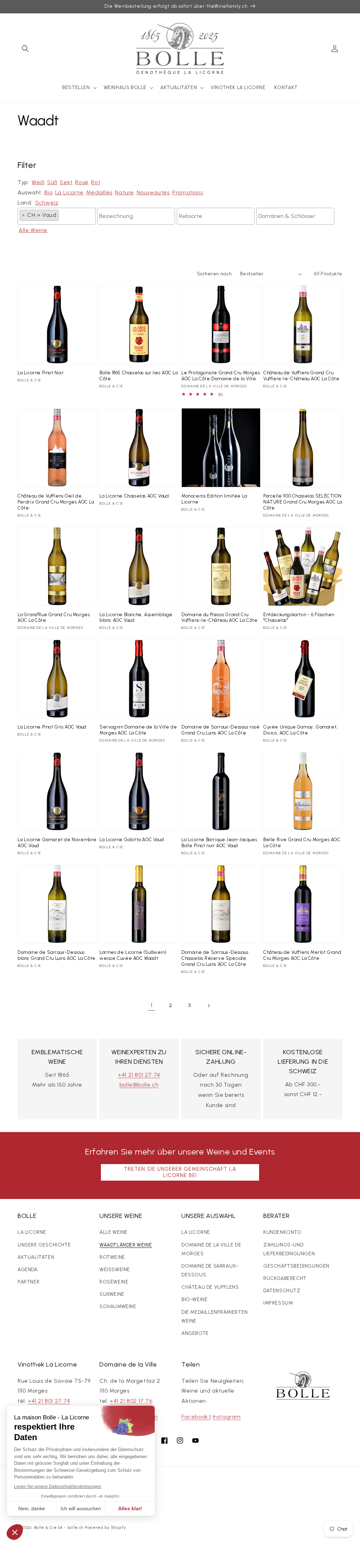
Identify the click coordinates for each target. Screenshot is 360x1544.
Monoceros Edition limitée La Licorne (214, 499)
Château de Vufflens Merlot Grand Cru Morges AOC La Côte (302, 955)
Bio (48, 192)
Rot (95, 182)
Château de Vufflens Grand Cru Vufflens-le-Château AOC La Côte (301, 375)
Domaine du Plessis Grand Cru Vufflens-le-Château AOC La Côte (219, 617)
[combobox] (57, 216)
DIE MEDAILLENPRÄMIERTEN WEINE (214, 1316)
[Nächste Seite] (208, 1005)
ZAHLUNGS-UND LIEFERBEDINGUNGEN (289, 1249)
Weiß (38, 182)
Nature (124, 192)
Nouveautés (153, 192)
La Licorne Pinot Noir (41, 372)
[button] (25, 48)
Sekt (66, 182)
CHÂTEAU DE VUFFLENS (210, 1287)
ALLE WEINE (113, 1232)
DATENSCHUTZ (282, 1291)
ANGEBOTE (195, 1333)
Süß (52, 182)
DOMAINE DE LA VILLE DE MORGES (211, 1249)
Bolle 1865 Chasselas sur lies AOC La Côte (138, 375)
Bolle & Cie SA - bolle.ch (59, 1527)
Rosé (81, 182)
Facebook (195, 1416)
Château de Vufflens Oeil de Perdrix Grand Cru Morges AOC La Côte (56, 502)
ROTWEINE (112, 1257)
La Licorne (69, 192)
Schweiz (47, 202)
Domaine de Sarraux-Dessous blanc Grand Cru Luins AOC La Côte (57, 955)
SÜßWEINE (111, 1294)
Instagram (227, 1416)
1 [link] (152, 1005)
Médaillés (99, 192)
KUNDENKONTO (282, 1232)
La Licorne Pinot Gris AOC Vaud (52, 727)
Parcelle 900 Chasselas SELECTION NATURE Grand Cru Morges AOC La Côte (302, 502)
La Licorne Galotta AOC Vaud (131, 839)
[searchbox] (62, 214)
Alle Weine (33, 230)
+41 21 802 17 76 (131, 1401)
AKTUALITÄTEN (36, 1257)
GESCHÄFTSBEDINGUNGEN (296, 1266)
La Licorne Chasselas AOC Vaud (134, 496)
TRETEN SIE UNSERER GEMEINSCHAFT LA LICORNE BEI (180, 1172)
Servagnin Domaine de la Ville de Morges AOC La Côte (138, 730)
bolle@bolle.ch (139, 1084)
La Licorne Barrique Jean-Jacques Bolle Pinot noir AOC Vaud (219, 842)
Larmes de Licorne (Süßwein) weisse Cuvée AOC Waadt (132, 955)
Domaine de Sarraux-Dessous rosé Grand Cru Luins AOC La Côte (220, 730)
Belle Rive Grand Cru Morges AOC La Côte (302, 842)
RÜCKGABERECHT (285, 1278)
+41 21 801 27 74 (139, 1074)
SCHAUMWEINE (117, 1306)
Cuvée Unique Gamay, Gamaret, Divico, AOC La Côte (300, 730)
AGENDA (28, 1270)
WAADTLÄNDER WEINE (125, 1245)
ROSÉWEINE (113, 1282)
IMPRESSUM (278, 1303)
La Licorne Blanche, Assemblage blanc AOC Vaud (136, 617)
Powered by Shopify (105, 1527)
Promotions (187, 192)
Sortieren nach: (215, 274)
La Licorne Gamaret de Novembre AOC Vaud (57, 842)
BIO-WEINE (194, 1299)
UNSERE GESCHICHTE (44, 1245)
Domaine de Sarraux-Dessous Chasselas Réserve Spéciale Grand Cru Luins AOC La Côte (215, 958)
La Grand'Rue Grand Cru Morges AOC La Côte (54, 617)
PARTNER (28, 1282)
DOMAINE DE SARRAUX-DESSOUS (209, 1270)
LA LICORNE (32, 1232)
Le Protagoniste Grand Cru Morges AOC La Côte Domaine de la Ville (220, 375)
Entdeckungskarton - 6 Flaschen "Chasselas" (298, 617)
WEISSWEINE (114, 1270)
